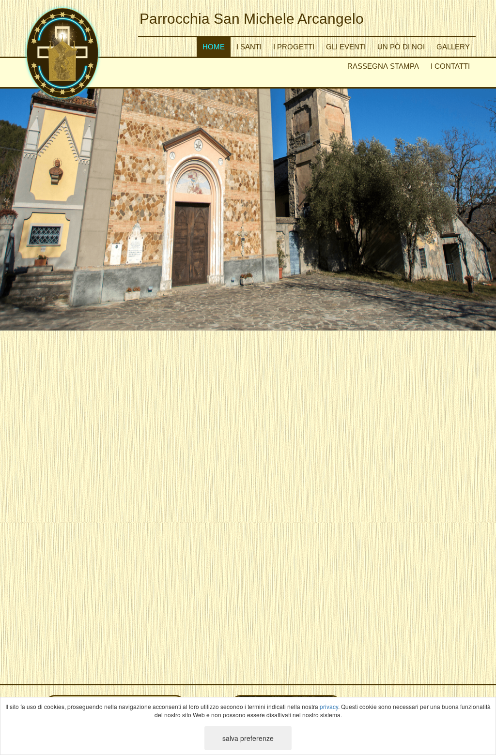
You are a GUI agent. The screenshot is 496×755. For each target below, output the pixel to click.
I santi (249, 47)
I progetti (293, 47)
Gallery (453, 47)
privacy (329, 706)
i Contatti (450, 66)
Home (213, 47)
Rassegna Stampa (383, 66)
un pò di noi (401, 47)
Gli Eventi (346, 47)
